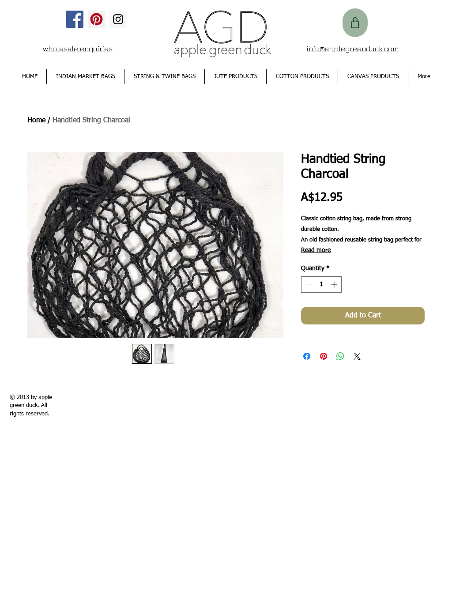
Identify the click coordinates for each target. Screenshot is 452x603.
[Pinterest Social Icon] (96, 19)
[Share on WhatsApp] (340, 356)
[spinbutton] (321, 284)
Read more (316, 250)
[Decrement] (307, 284)
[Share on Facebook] (306, 356)
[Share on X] (357, 356)
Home (36, 120)
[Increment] (334, 284)
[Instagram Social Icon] (118, 19)
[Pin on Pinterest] (323, 356)
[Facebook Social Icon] (74, 19)
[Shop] (355, 22)
